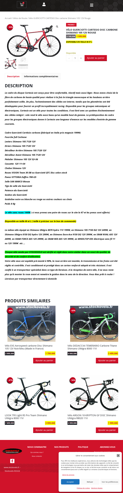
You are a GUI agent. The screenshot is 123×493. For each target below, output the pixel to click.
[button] (118, 455)
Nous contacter (37, 456)
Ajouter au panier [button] (44, 360)
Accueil (8, 18)
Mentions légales (97, 488)
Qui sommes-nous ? (36, 452)
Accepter (70, 482)
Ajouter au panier (96, 57)
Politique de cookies (83, 488)
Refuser (90, 482)
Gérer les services (68, 475)
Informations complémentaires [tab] (41, 76)
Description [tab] (13, 76)
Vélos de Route (20, 18)
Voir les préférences (110, 482)
